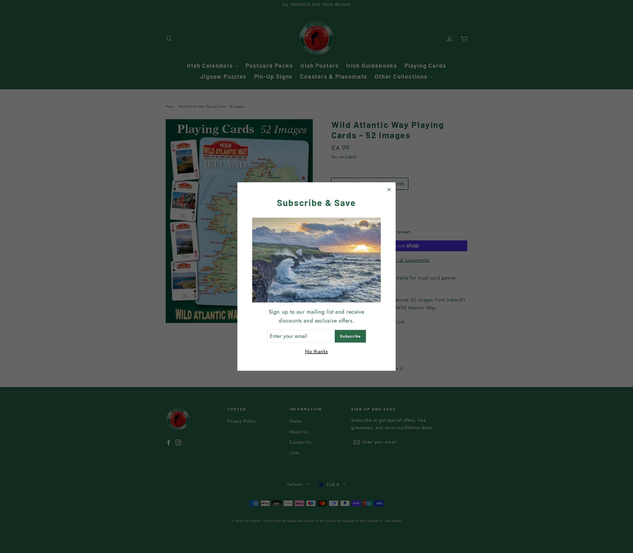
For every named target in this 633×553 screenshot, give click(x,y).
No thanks (316, 351)
